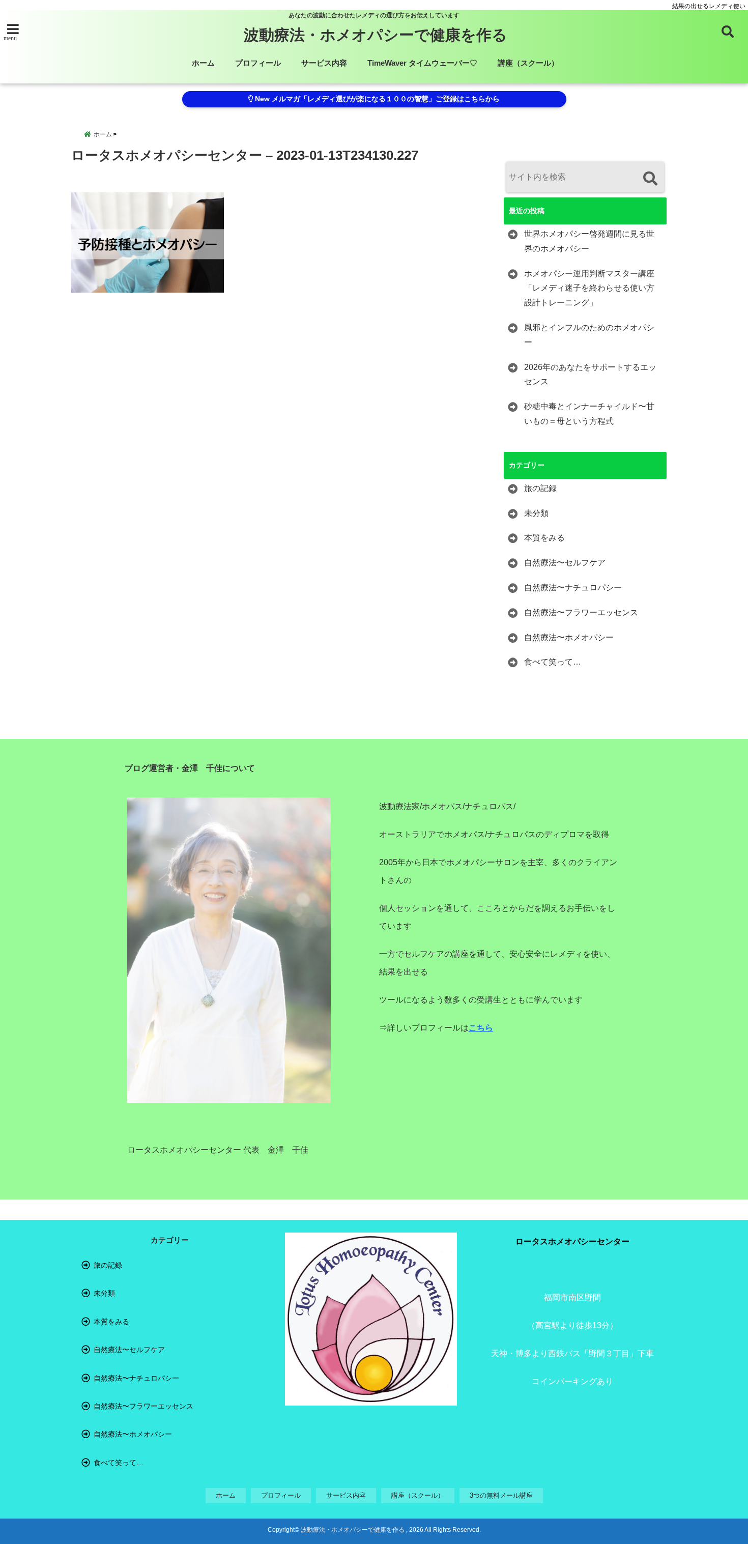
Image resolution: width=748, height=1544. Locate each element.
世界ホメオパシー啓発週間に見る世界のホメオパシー (589, 241)
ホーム (203, 63)
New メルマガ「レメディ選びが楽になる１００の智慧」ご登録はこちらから (376, 99)
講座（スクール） (528, 63)
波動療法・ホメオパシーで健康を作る (375, 34)
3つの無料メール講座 (501, 1495)
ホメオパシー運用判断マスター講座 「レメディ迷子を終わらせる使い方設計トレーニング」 (589, 288)
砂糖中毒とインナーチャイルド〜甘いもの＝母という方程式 (589, 413)
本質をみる (544, 537)
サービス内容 (324, 63)
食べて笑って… (552, 661)
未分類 (536, 513)
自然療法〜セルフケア (565, 562)
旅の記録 (540, 488)
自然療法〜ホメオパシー (569, 637)
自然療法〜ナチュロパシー (573, 587)
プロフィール (258, 63)
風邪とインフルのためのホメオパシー (589, 335)
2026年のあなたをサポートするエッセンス (590, 374)
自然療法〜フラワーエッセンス (581, 612)
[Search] (650, 178)
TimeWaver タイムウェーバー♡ (422, 63)
